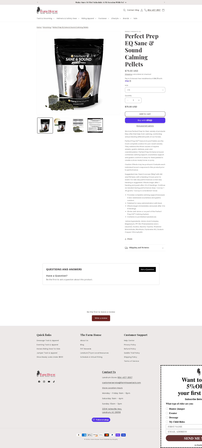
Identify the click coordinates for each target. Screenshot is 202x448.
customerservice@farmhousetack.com (121, 382)
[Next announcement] (164, 2)
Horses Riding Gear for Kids (48, 349)
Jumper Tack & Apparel (47, 353)
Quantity (128, 96)
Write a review (101, 318)
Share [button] (129, 239)
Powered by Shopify (111, 439)
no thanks (164, 445)
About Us (84, 340)
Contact (130, 10)
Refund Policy (130, 349)
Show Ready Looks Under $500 (50, 357)
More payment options (145, 126)
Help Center (129, 340)
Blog (137, 10)
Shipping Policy (130, 357)
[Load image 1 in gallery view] (45, 125)
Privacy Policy (130, 345)
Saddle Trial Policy (132, 353)
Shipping (128, 74)
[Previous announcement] (37, 2)
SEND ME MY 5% (164, 438)
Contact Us (109, 372)
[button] (45, 18)
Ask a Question (147, 269)
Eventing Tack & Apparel (47, 345)
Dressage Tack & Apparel (48, 340)
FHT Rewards (85, 349)
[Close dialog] (200, 367)
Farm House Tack (96, 439)
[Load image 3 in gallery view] (78, 125)
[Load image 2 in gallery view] (62, 125)
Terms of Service (131, 361)
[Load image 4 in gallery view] (95, 125)
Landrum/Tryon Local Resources (94, 353)
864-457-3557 (125, 377)
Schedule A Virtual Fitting (91, 357)
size (126, 85)
